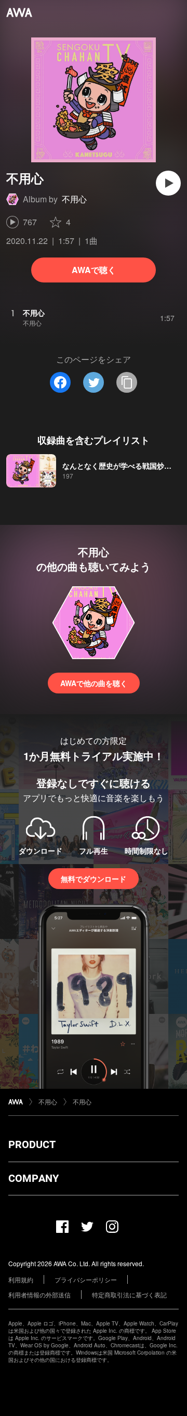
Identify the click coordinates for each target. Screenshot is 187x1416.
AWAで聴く (94, 270)
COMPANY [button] (33, 1178)
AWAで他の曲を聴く (93, 683)
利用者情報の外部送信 (39, 1294)
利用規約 (20, 1279)
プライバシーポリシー (86, 1279)
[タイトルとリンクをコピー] (126, 382)
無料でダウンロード (93, 878)
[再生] (168, 183)
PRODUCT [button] (32, 1144)
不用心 (74, 199)
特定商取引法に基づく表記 (129, 1294)
